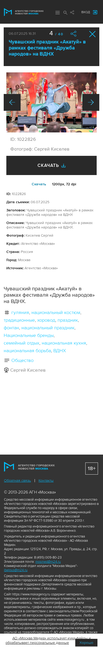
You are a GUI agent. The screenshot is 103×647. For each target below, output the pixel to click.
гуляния (20, 312)
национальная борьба (27, 351)
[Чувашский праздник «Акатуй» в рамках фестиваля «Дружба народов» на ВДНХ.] (51, 102)
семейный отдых (21, 343)
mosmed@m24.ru (48, 562)
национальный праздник (47, 328)
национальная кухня (64, 343)
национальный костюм (55, 312)
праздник (68, 320)
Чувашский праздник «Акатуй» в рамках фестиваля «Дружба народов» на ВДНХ (47, 48)
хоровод (46, 320)
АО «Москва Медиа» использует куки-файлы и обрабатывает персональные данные (48, 640)
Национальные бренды (29, 335)
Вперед (90, 102)
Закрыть (92, 34)
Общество (22, 360)
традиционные (19, 320)
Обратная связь (17, 480)
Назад (12, 102)
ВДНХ (59, 351)
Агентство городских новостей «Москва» (24, 12)
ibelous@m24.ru (15, 570)
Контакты (46, 480)
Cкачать (39, 184)
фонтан (11, 328)
